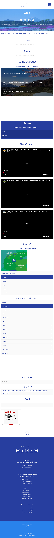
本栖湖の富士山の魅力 (27, 481)
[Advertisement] (27, 109)
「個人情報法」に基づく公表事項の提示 (27, 524)
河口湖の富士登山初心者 (27, 465)
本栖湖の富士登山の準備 (27, 483)
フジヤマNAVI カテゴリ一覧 (27, 509)
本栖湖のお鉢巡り (27, 494)
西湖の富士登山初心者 (27, 467)
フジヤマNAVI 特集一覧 (27, 512)
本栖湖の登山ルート (27, 485)
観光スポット (6, 393)
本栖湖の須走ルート (27, 488)
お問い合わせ (27, 527)
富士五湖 (45, 390)
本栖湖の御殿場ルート (27, 490)
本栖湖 (4, 390)
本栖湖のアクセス (27, 496)
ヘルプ (27, 526)
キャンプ (26, 390)
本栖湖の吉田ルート (27, 487)
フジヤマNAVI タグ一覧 (27, 510)
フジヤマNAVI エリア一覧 (27, 507)
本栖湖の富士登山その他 (27, 498)
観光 (9, 390)
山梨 (13, 390)
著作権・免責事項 (27, 525)
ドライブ (32, 390)
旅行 (17, 390)
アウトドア (38, 390)
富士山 (21, 390)
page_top (27, 432)
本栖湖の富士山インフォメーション (27, 479)
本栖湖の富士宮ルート (27, 492)
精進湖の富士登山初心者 (27, 469)
